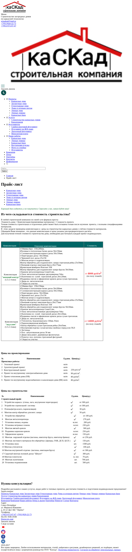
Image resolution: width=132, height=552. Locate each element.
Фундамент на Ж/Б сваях (22, 129)
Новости (59, 500)
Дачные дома (17, 110)
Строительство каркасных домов (25, 120)
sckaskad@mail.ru (8, 21)
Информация (12, 161)
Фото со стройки (18, 147)
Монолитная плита (19, 134)
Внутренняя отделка (20, 145)
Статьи (66, 500)
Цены (8, 154)
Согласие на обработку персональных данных (100, 550)
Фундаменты (14, 124)
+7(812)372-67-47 (8, 26)
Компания (10, 152)
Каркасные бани (18, 115)
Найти (4, 171)
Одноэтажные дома (19, 106)
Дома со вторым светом (21, 108)
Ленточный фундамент (21, 131)
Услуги (12, 117)
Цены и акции (38, 500)
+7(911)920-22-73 (8, 23)
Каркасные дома (18, 101)
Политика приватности (68, 550)
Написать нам (7, 519)
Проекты (12, 99)
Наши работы (14, 136)
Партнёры (10, 157)
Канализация (17, 122)
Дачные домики (18, 113)
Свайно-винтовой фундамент (24, 127)
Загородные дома (19, 103)
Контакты (10, 159)
